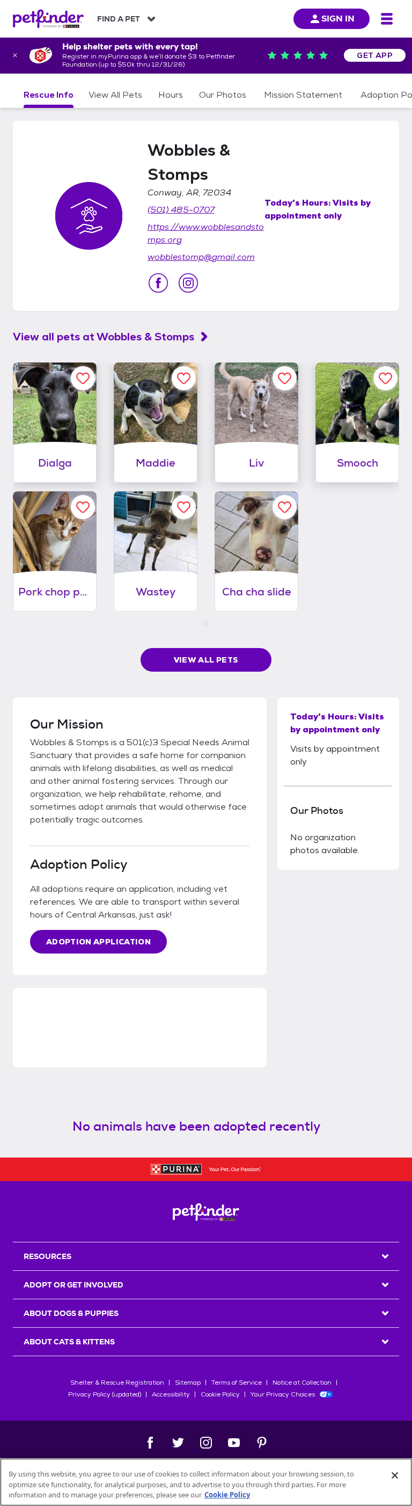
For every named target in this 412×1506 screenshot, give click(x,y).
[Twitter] (178, 1443)
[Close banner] (15, 55)
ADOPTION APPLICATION (98, 942)
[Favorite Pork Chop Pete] (83, 507)
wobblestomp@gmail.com (201, 257)
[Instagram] (206, 1443)
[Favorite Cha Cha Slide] (284, 507)
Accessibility (171, 1394)
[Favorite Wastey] (183, 507)
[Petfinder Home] (48, 19)
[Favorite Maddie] (183, 378)
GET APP (375, 55)
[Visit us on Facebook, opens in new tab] (158, 283)
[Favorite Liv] (284, 378)
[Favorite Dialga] (83, 378)
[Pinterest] (262, 1443)
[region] (206, 1482)
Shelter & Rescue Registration (117, 1382)
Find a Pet (118, 19)
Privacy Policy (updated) (104, 1394)
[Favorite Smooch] (385, 378)
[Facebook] (150, 1443)
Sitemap (188, 1382)
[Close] (395, 1475)
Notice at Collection (302, 1382)
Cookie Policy (220, 1394)
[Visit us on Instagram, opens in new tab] (188, 283)
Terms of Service (236, 1382)
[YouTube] (234, 1443)
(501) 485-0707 (181, 209)
